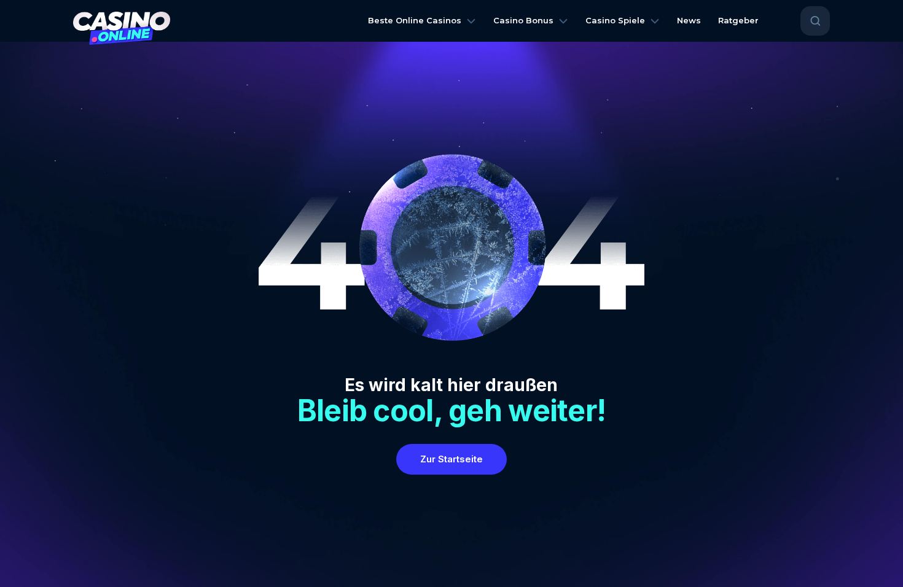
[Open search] (815, 21)
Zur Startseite (451, 459)
